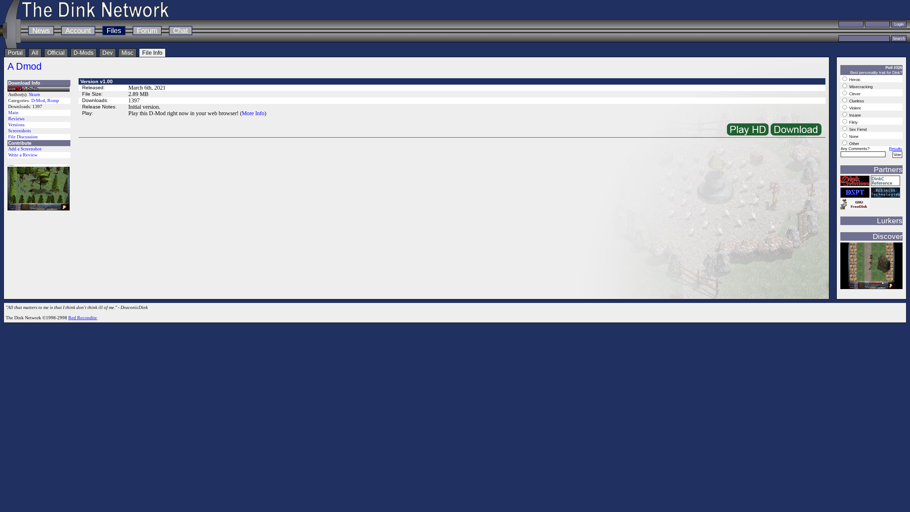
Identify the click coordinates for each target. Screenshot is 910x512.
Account (78, 30)
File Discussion (23, 136)
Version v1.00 (96, 81)
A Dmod (24, 66)
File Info (152, 53)
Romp (53, 100)
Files (114, 30)
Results (895, 148)
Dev (107, 53)
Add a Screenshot (25, 148)
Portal (15, 53)
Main (13, 112)
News (41, 30)
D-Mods (83, 53)
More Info (253, 113)
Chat (180, 30)
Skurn (34, 94)
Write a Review (22, 155)
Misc (127, 53)
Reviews (16, 118)
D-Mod (38, 100)
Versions (16, 124)
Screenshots (19, 130)
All (35, 53)
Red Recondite (82, 317)
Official (56, 53)
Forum (147, 30)
